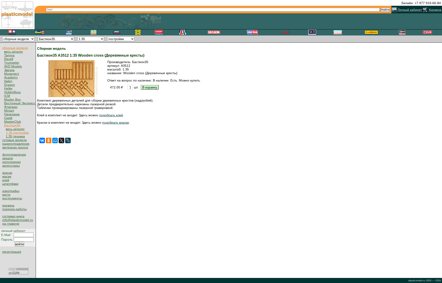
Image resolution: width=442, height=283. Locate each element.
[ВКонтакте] (42, 140)
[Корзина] (425, 9)
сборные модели (15, 48)
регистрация (11, 252)
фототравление (14, 154)
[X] (61, 140)
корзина (8, 205)
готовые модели (14, 140)
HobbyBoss (12, 92)
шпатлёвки (10, 184)
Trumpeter (11, 62)
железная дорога (15, 147)
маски (6, 176)
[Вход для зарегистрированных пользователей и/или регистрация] (394, 9)
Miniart (9, 110)
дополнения (11, 162)
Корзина (435, 10)
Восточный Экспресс (19, 103)
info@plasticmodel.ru (17, 220)
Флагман (10, 107)
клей (5, 180)
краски (7, 173)
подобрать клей (111, 115)
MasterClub (12, 121)
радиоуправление (15, 144)
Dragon (9, 85)
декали (7, 158)
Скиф (8, 118)
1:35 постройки (17, 132)
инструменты (12, 198)
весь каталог (13, 51)
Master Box (12, 99)
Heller (8, 88)
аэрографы (10, 191)
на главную (10, 223)
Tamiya (9, 55)
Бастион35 (12, 125)
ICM (7, 96)
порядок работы (14, 209)
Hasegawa (12, 114)
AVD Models (13, 66)
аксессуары (11, 165)
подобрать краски (115, 122)
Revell (8, 59)
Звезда (9, 70)
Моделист (11, 74)
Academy (11, 77)
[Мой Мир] (55, 140)
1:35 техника (15, 136)
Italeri (8, 81)
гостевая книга (13, 216)
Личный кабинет (410, 10)
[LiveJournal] (68, 140)
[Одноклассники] (48, 140)
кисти (6, 194)
